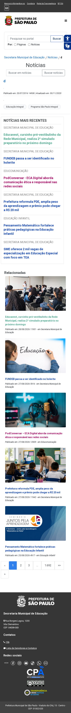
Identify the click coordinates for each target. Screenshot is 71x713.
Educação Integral (15, 107)
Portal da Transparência (46, 4)
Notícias (35, 44)
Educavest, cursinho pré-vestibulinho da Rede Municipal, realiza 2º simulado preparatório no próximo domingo (32, 139)
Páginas (21, 44)
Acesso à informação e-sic (14, 4)
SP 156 (60, 4)
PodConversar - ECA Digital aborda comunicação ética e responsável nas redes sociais (30, 182)
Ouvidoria (31, 4)
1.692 (48, 565)
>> (59, 565)
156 (7, 642)
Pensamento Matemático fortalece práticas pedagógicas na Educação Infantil (29, 229)
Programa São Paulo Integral (44, 107)
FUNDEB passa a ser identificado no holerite (29, 160)
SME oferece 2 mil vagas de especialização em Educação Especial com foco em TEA (31, 253)
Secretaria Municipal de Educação (24, 57)
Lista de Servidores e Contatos (21, 648)
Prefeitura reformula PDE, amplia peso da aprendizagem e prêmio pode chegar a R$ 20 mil (32, 206)
